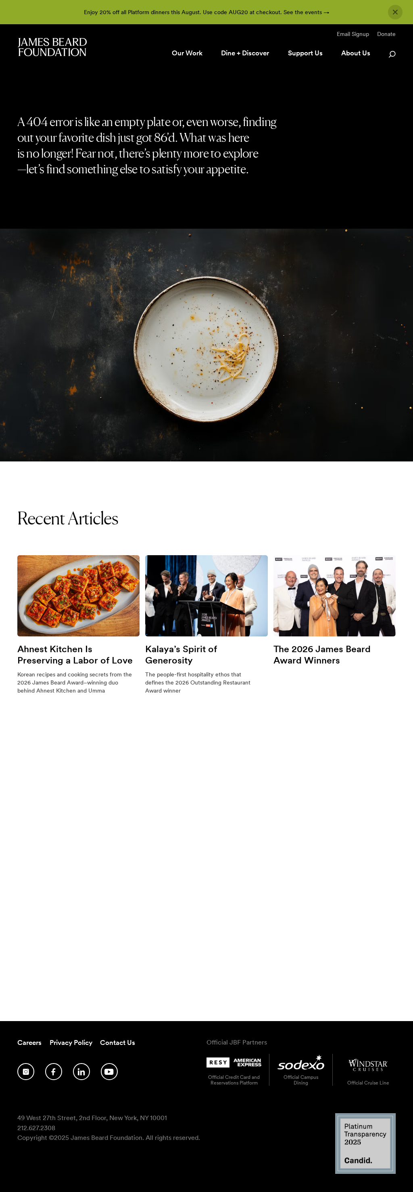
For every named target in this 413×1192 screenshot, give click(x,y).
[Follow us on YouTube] (109, 1071)
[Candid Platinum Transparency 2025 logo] (365, 1171)
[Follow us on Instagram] (25, 1071)
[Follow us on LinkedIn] (81, 1071)
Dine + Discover (245, 53)
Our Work (187, 53)
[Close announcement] (395, 12)
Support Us (305, 53)
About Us (355, 53)
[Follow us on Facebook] (53, 1071)
